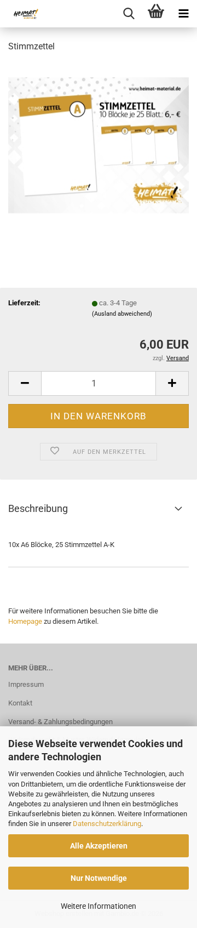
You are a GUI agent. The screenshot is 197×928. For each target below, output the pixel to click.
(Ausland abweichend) (122, 313)
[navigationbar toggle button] (183, 13)
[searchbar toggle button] (128, 13)
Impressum (26, 684)
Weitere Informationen (98, 906)
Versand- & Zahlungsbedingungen (60, 722)
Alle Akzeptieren (99, 845)
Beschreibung (38, 508)
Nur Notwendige (99, 878)
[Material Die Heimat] (22, 13)
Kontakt (20, 703)
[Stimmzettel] (98, 144)
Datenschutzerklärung (107, 823)
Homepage (25, 621)
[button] (24, 383)
